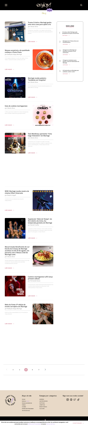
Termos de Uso (26, 410)
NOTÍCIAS (42, 403)
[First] (7, 370)
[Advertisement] (29, 170)
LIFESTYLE (42, 405)
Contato (24, 406)
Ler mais (31, 41)
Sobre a (25, 401)
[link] (15, 32)
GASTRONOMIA (43, 401)
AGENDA (41, 399)
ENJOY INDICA (43, 406)
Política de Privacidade (27, 408)
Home (23, 399)
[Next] (45, 370)
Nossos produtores (27, 403)
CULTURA (41, 408)
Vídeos (24, 405)
